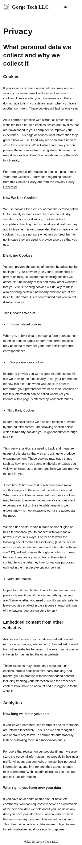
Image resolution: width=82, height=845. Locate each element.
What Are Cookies (16, 177)
